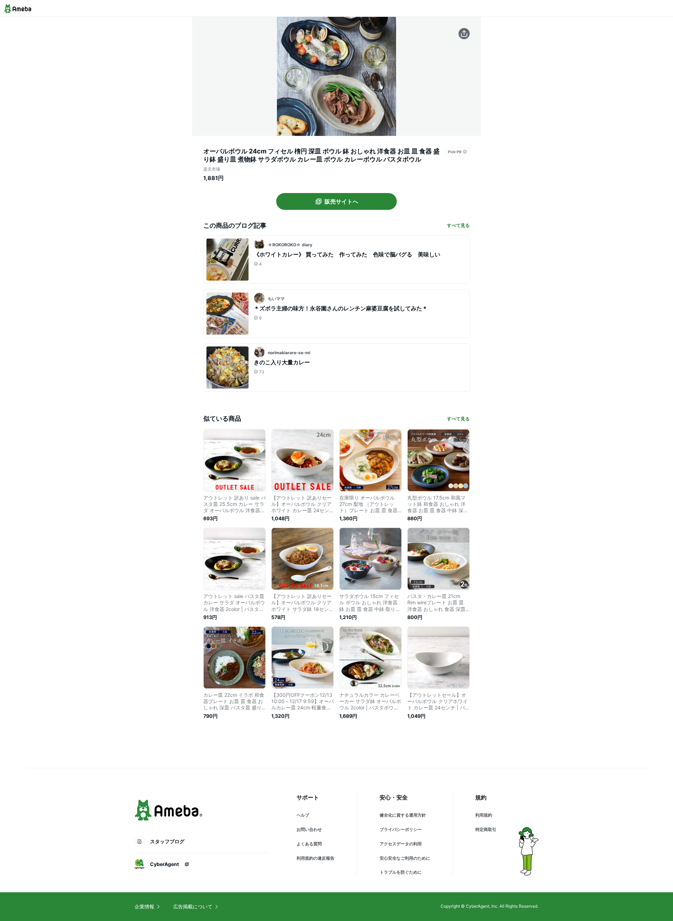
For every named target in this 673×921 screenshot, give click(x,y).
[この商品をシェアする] (464, 33)
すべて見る (458, 225)
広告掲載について (192, 906)
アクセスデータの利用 (401, 843)
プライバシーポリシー (401, 829)
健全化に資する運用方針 (403, 815)
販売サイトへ (341, 201)
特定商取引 (485, 829)
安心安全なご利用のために (405, 858)
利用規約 (483, 815)
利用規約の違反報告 (315, 858)
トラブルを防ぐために (401, 872)
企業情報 (144, 906)
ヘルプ (303, 815)
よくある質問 (309, 843)
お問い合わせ (309, 829)
